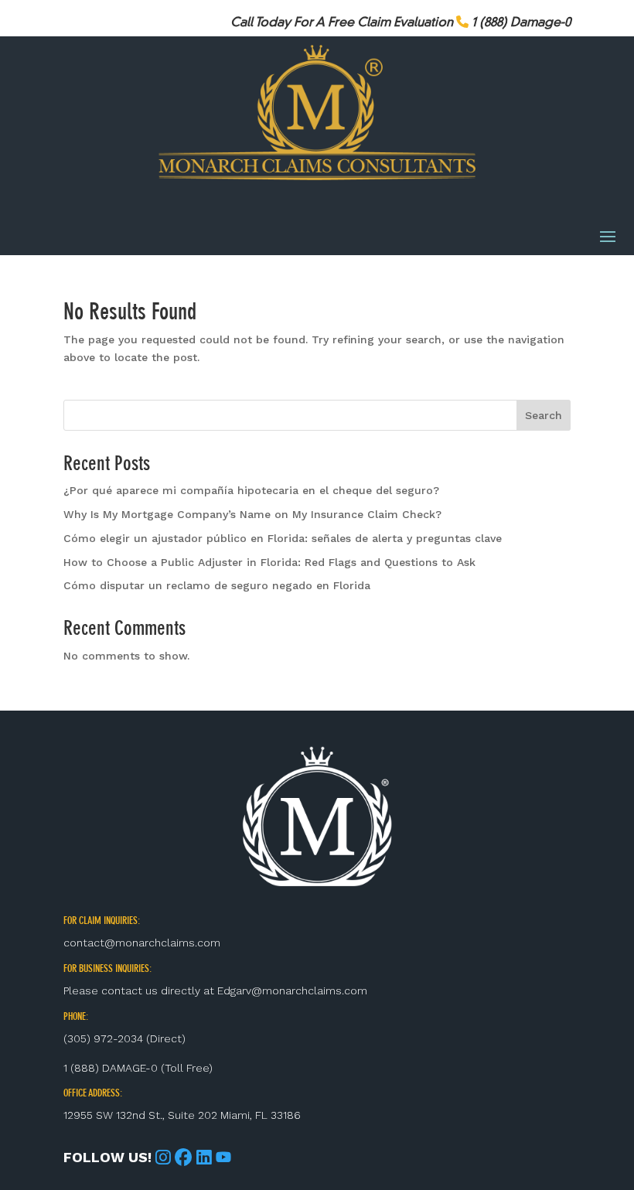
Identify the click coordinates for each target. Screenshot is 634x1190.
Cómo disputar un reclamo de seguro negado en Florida (216, 585)
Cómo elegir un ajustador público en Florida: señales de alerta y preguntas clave (282, 538)
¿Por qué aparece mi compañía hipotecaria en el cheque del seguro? (251, 490)
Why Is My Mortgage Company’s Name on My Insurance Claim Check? (252, 514)
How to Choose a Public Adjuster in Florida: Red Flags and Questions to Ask (269, 562)
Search (543, 415)
